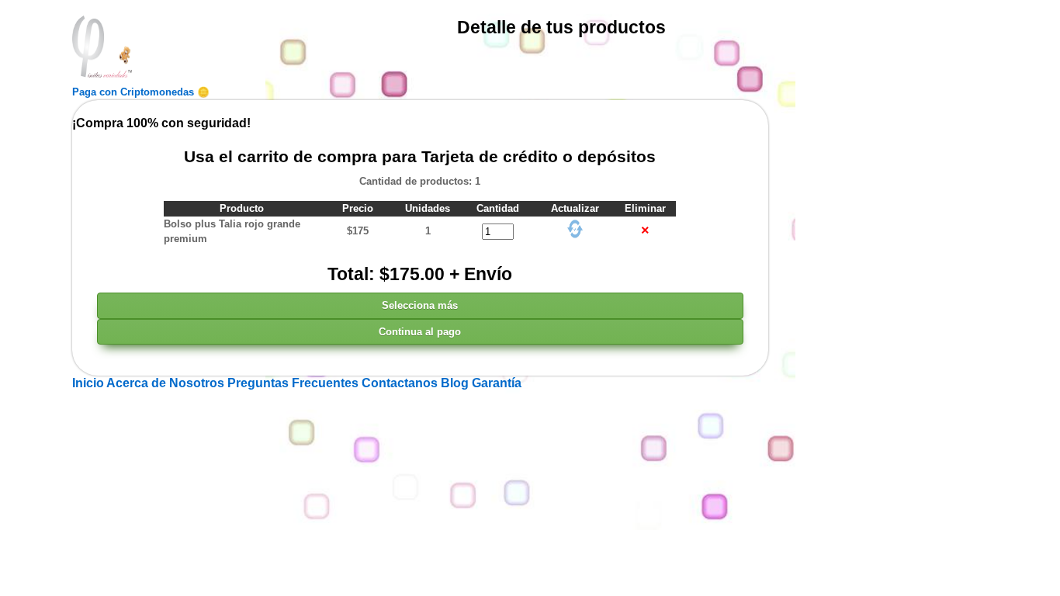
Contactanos (401, 383)
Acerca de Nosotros (166, 383)
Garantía (496, 383)
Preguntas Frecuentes (294, 383)
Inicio (89, 383)
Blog (456, 383)
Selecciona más (420, 305)
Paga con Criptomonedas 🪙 (141, 92)
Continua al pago (420, 332)
